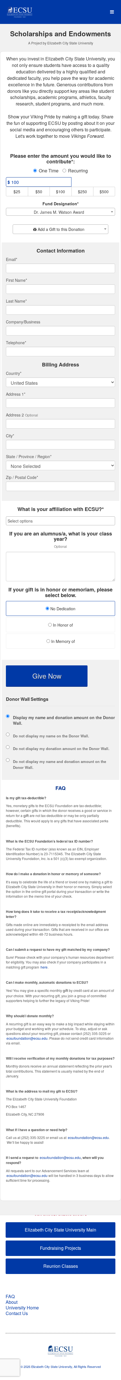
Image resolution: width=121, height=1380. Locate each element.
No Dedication (62, 608)
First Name (16, 280)
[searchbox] (60, 521)
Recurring (78, 171)
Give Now (46, 676)
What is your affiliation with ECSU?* (60, 509)
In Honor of (62, 625)
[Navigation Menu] (111, 12)
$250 (82, 191)
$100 (60, 191)
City (10, 435)
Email (11, 259)
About (11, 1302)
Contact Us (17, 1313)
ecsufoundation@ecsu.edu (27, 1038)
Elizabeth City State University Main (60, 1229)
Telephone (16, 342)
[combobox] (60, 212)
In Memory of (62, 641)
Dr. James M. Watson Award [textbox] (59, 212)
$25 (17, 191)
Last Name (16, 301)
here (44, 967)
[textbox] (60, 229)
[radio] (60, 609)
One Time (49, 171)
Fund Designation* (60, 203)
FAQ (10, 1296)
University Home (22, 1307)
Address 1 (15, 394)
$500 (104, 191)
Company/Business (23, 322)
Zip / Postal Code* (22, 477)
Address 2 (15, 415)
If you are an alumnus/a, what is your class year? (60, 536)
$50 (38, 191)
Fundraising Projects (60, 1248)
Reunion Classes (60, 1266)
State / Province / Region (28, 456)
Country (13, 373)
